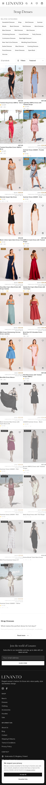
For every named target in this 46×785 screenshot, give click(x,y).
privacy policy (30, 770)
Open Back (31, 50)
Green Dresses (19, 50)
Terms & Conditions (8, 743)
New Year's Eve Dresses (10, 42)
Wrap (20, 22)
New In (4, 698)
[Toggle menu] (3, 3)
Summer (39, 22)
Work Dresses (39, 26)
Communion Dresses (9, 38)
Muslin (4, 26)
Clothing (4, 706)
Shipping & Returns (8, 739)
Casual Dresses (24, 34)
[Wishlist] (36, 3)
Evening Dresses (33, 46)
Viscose (4, 54)
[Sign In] (31, 3)
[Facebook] (7, 688)
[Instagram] (3, 688)
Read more (21, 635)
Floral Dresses (6, 50)
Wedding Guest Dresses (29, 42)
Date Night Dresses (25, 38)
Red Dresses (27, 26)
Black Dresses (14, 26)
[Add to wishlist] (19, 68)
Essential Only (23, 779)
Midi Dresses (19, 30)
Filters (23, 60)
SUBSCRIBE (23, 663)
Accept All (23, 774)
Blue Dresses (20, 46)
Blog (3, 731)
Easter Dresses (7, 46)
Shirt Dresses (29, 22)
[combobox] (36, 60)
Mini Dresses (31, 30)
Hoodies (5, 713)
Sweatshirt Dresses (8, 22)
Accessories (6, 710)
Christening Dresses (8, 34)
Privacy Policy (7, 746)
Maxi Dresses (6, 30)
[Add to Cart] (19, 96)
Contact (4, 735)
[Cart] (42, 3)
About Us (5, 727)
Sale (3, 717)
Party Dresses (36, 34)
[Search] (26, 3)
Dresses (4, 702)
